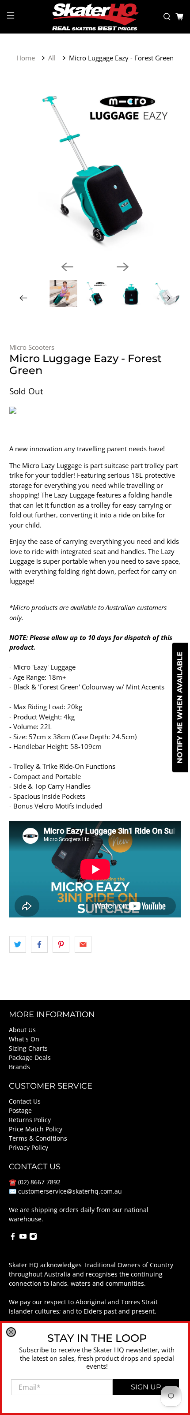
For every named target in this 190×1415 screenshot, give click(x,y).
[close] (11, 1332)
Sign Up (146, 1387)
